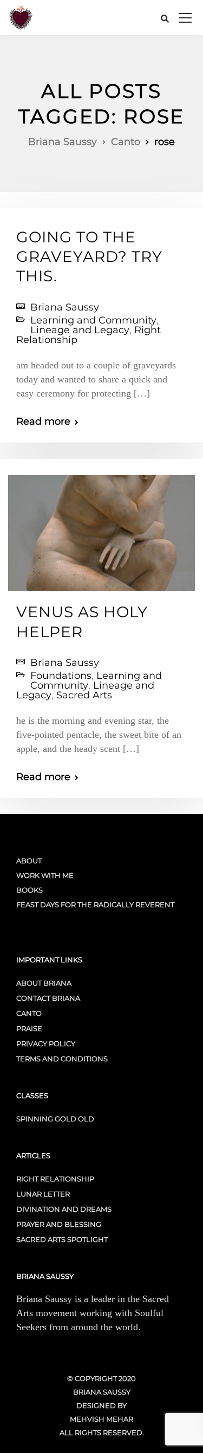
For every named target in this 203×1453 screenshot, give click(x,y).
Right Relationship (55, 1178)
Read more (43, 421)
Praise (29, 1028)
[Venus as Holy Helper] (101, 528)
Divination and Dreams (64, 1209)
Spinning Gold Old (55, 1118)
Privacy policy (45, 1043)
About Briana (43, 983)
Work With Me (45, 875)
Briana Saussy (64, 307)
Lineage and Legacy (79, 330)
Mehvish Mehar (101, 1419)
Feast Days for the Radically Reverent (95, 904)
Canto (29, 1013)
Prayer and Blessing (58, 1224)
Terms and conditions (62, 1058)
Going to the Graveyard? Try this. (89, 257)
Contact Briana (48, 998)
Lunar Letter (43, 1194)
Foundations (60, 676)
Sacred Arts (84, 695)
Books (29, 890)
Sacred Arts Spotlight (62, 1239)
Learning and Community (93, 320)
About (29, 860)
